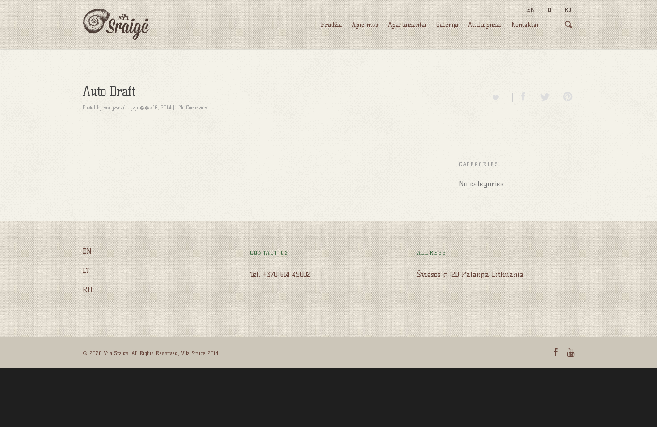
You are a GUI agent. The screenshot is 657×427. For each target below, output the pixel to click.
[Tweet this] (545, 97)
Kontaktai (524, 25)
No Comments (193, 108)
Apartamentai (407, 25)
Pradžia (331, 25)
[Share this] (523, 97)
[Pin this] (565, 97)
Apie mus (365, 25)
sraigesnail (115, 108)
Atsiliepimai (484, 25)
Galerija (447, 25)
